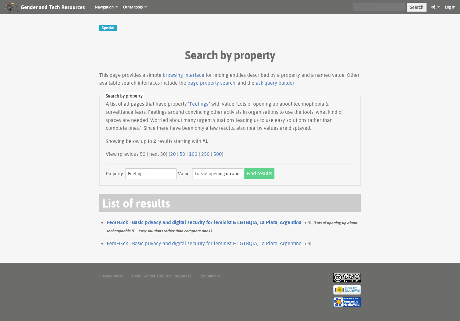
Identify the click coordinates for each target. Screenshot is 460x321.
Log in (450, 6)
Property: (115, 173)
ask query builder (275, 83)
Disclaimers (209, 275)
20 (173, 154)
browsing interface (183, 75)
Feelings (199, 104)
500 (217, 154)
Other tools (133, 6)
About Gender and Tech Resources (161, 275)
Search (416, 7)
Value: (184, 173)
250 (205, 154)
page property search (211, 83)
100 (193, 154)
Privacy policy (111, 275)
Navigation (104, 6)
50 (182, 154)
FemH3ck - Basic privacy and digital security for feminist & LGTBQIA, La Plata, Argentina (204, 222)
